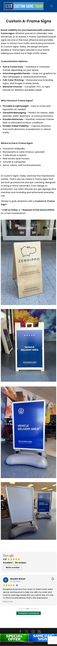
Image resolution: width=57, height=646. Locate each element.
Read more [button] (8, 602)
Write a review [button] (12, 567)
